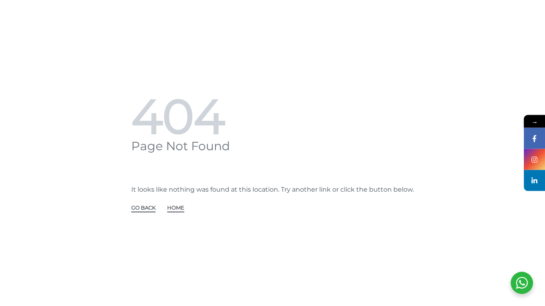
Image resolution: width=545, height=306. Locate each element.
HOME (175, 208)
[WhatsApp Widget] (522, 283)
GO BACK (143, 208)
